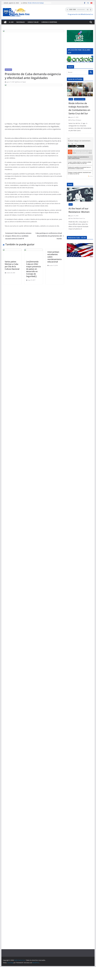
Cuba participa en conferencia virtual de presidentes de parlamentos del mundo (49, 236)
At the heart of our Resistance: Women (79, 210)
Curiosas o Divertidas (49, 22)
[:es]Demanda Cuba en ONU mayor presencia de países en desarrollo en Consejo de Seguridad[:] (33, 269)
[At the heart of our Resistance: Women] (80, 195)
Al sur (11, 22)
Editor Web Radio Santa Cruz (77, 218)
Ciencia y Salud (33, 22)
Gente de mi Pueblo (80, 99)
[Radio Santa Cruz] (5, 22)
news (70, 204)
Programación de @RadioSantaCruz (80, 14)
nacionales (20, 22)
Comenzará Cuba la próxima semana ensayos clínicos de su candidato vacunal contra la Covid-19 (18, 236)
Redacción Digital (21, 82)
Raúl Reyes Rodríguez (75, 120)
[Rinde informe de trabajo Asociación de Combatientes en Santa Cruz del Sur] (80, 89)
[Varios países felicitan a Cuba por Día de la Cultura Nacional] (12, 250)
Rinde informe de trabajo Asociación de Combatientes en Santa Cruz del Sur (79, 108)
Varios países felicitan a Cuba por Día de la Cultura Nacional (12, 265)
